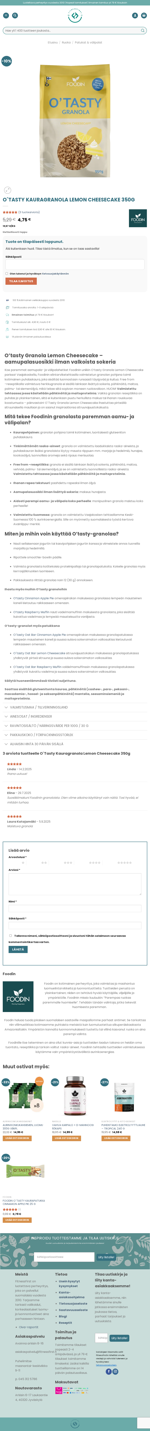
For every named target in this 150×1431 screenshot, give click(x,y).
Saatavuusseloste (73, 1310)
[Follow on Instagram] (115, 1372)
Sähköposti (13, 257)
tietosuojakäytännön (55, 273)
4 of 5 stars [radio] (81, 862)
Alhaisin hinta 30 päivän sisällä (36, 744)
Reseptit (65, 1323)
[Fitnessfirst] (75, 15)
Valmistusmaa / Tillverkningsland (39, 707)
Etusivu (53, 42)
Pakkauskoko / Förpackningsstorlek (41, 735)
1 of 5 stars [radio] (14, 862)
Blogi (63, 1316)
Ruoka (66, 42)
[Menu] (6, 16)
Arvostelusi (18, 857)
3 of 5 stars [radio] (56, 862)
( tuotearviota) (29, 212)
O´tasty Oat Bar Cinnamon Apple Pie (39, 635)
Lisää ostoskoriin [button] (17, 1138)
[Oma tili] (135, 16)
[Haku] (15, 16)
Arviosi (14, 870)
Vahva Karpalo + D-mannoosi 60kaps (73, 1126)
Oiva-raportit (28, 1327)
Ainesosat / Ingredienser (31, 716)
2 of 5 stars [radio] (33, 862)
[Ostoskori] (144, 16)
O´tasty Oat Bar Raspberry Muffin (37, 667)
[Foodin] (138, 218)
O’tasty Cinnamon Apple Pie (33, 598)
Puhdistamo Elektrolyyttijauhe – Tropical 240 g (123, 1126)
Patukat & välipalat (88, 42)
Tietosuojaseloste (73, 1304)
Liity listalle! (106, 1257)
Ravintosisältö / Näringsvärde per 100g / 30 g (49, 726)
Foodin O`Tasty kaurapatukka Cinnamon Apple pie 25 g (24, 1202)
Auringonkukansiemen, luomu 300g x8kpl (23, 1126)
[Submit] (143, 30)
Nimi (13, 901)
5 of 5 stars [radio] (109, 862)
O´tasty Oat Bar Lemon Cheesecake (39, 653)
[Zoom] (7, 190)
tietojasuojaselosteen (106, 1365)
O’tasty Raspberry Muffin (31, 612)
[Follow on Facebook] (109, 1372)
